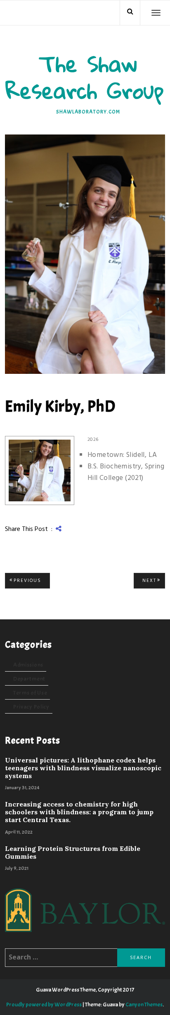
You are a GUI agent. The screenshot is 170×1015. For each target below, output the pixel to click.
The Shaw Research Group (85, 77)
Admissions (28, 664)
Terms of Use (30, 692)
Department (29, 678)
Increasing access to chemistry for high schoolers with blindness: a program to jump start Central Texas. (79, 812)
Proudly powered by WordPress (44, 1004)
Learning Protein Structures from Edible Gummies (72, 852)
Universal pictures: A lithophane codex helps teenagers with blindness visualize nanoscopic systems (83, 768)
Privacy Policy (31, 706)
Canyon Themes (144, 1004)
